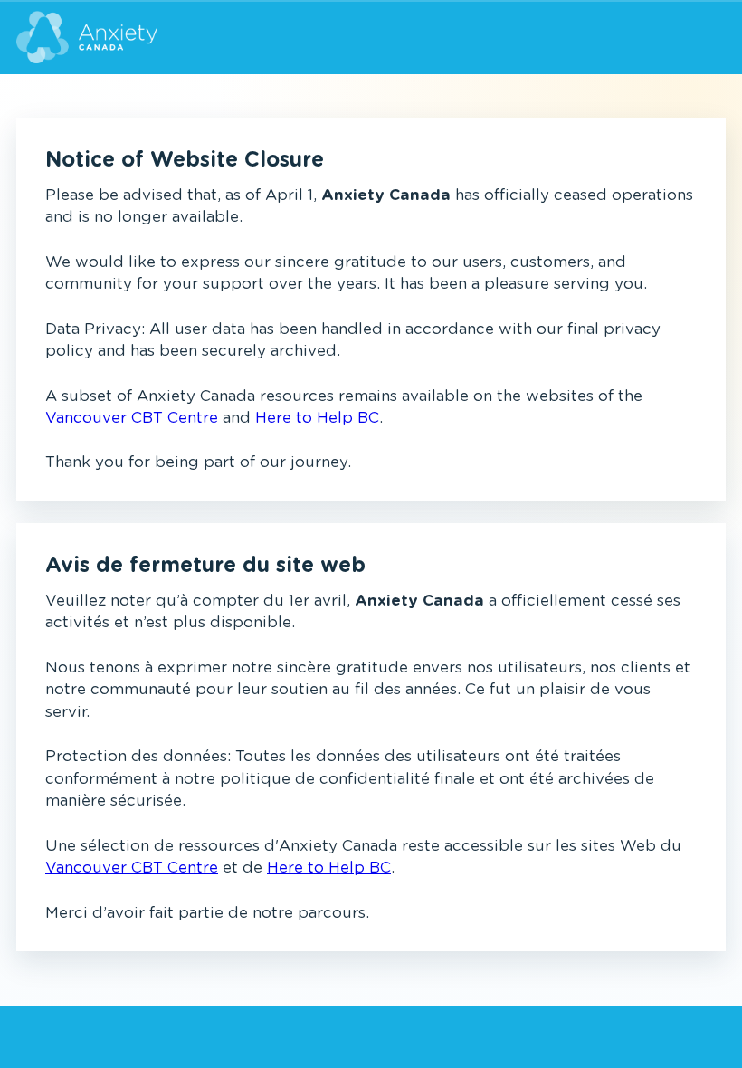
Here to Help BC (317, 417)
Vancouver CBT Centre (131, 417)
